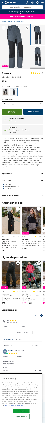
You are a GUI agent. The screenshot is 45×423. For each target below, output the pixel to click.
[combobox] (36, 345)
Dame (4, 22)
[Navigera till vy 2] (37, 56)
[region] (21, 398)
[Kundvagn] (37, 2)
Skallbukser (20, 22)
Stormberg (6, 73)
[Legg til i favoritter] (27, 28)
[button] (6, 367)
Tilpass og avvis (21, 416)
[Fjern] (40, 7)
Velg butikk (13, 132)
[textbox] (41, 346)
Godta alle (21, 411)
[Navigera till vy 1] (37, 34)
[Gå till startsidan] (9, 2)
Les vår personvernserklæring (14, 405)
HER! (31, 16)
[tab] (23, 332)
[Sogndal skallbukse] (5, 92)
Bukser (10, 22)
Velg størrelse (9, 104)
